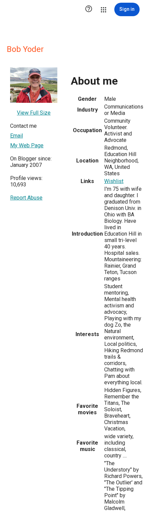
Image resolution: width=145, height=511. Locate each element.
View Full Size (34, 113)
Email (16, 135)
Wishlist (113, 181)
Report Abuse (26, 197)
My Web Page (27, 145)
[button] (89, 9)
